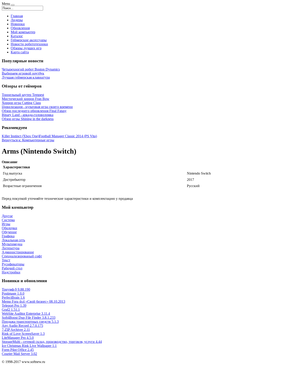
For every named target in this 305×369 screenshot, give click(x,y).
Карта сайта (20, 52)
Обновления (20, 28)
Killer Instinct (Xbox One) (20, 136)
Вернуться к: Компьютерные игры (28, 140)
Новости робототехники (29, 44)
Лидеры (17, 20)
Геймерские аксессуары (29, 40)
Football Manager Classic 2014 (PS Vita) (68, 136)
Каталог (17, 36)
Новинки (18, 24)
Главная (17, 16)
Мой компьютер (23, 32)
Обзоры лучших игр (26, 48)
